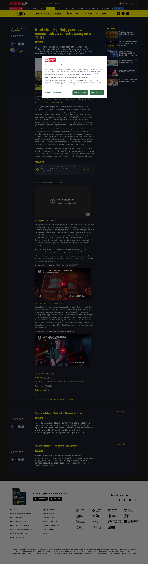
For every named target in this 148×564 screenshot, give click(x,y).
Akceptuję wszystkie (97, 92)
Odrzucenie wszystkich (80, 92)
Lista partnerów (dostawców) (53, 86)
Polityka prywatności (85, 74)
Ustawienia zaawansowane (53, 92)
